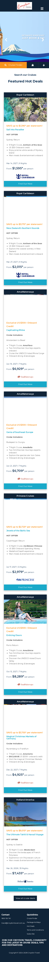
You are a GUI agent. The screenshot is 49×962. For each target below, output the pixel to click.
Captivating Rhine (15, 330)
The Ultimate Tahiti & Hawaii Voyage (24, 834)
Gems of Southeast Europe (19, 432)
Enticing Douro (14, 635)
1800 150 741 (6, 918)
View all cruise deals (25, 898)
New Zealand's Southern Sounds (22, 228)
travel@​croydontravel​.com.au (13, 923)
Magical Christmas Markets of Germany (21, 737)
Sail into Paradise (15, 129)
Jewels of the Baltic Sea (18, 530)
